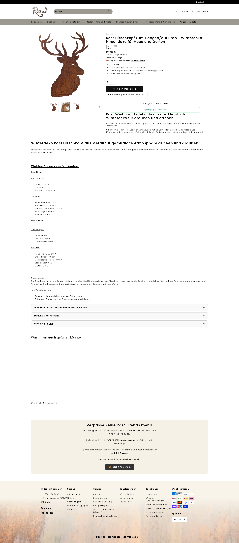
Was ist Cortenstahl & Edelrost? (103, 510)
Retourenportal (100, 498)
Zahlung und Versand (47, 315)
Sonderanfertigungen (77, 505)
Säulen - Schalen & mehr (99, 22)
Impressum (151, 494)
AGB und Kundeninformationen (156, 499)
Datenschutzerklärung (156, 504)
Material (71, 498)
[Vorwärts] (98, 107)
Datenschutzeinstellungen (158, 508)
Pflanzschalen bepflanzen (105, 516)
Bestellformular (127, 498)
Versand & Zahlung (102, 502)
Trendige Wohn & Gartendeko (160, 22)
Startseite (110, 34)
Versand (123, 54)
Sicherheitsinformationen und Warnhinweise (61, 307)
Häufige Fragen (100, 505)
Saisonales (36, 22)
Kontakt (97, 494)
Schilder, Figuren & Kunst (128, 22)
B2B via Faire (126, 502)
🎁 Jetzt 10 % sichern (119, 467)
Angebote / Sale (188, 22)
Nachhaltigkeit (74, 502)
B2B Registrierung (128, 494)
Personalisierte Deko (71, 22)
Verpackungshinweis (156, 512)
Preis (109, 48)
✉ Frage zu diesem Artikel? (155, 103)
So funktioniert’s (138, 61)
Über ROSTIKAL (74, 494)
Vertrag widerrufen (155, 516)
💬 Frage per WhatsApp (155, 110)
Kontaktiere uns (43, 323)
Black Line (52, 22)
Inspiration (72, 509)
